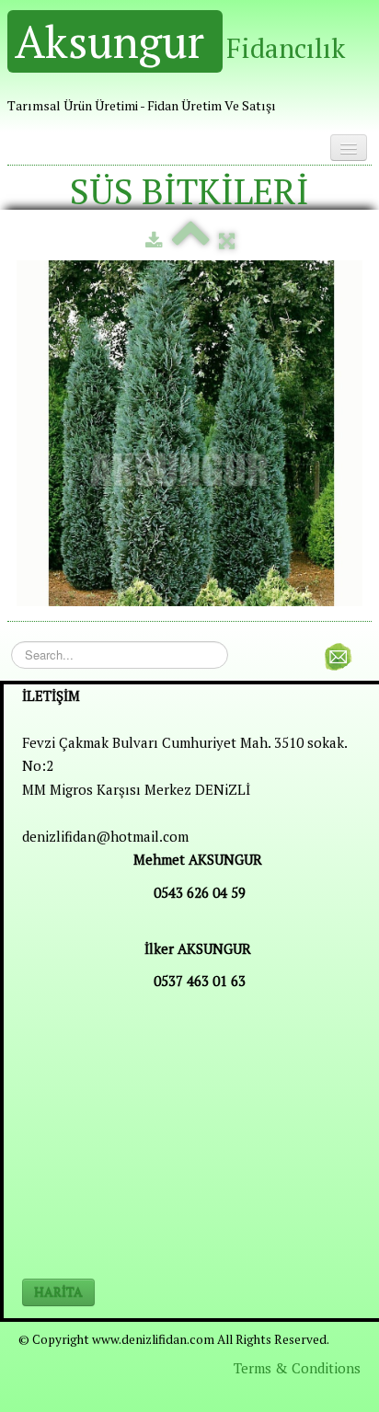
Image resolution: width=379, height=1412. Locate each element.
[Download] (154, 240)
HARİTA (58, 1292)
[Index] (191, 240)
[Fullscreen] (227, 240)
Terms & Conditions (297, 1368)
